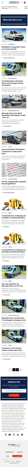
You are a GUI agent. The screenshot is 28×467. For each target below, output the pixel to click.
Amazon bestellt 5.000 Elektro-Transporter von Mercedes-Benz (13, 151)
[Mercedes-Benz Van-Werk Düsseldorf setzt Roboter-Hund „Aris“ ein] (14, 101)
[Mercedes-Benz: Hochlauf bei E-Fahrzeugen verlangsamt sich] (14, 306)
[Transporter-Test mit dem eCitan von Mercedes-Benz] (14, 336)
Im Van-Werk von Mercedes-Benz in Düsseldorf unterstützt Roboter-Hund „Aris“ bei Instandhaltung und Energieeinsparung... (13, 121)
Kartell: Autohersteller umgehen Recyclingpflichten (14, 183)
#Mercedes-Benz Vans (13, 110)
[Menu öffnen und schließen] (3, 2)
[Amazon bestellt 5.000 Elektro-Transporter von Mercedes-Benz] (14, 138)
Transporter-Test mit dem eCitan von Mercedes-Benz (12, 349)
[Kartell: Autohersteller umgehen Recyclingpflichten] (14, 170)
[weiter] (20, 369)
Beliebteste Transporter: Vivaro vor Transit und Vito (13, 48)
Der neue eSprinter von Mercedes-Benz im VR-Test (12, 285)
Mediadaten (10, 452)
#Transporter (11, 44)
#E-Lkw (10, 146)
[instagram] (14, 434)
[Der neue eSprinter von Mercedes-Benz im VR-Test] (14, 272)
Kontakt (19, 452)
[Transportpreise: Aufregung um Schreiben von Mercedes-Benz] (14, 204)
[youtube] (10, 434)
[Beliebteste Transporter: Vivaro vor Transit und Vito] (14, 35)
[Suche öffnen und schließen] (21, 2)
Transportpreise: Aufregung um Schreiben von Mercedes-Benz (14, 217)
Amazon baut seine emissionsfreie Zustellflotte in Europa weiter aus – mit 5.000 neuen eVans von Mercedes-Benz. (13, 158)
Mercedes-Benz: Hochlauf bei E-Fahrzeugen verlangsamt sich (14, 319)
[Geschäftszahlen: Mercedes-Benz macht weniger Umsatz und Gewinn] (14, 69)
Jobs (7, 456)
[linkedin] (18, 434)
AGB (13, 461)
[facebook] (5, 434)
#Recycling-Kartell (12, 179)
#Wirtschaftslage (12, 78)
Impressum (7, 461)
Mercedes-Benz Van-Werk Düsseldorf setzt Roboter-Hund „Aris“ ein (13, 115)
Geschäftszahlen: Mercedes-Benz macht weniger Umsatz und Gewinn (13, 83)
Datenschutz (18, 461)
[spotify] (22, 434)
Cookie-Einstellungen (14, 463)
